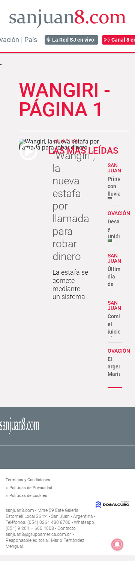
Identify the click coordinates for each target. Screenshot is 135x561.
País (30, 39)
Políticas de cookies (28, 495)
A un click (66, 141)
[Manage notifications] (117, 545)
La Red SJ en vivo (73, 40)
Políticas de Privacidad (30, 487)
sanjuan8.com (20, 510)
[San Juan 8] (19, 433)
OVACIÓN (119, 213)
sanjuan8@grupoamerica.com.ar (38, 534)
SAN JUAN (114, 168)
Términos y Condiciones (28, 479)
